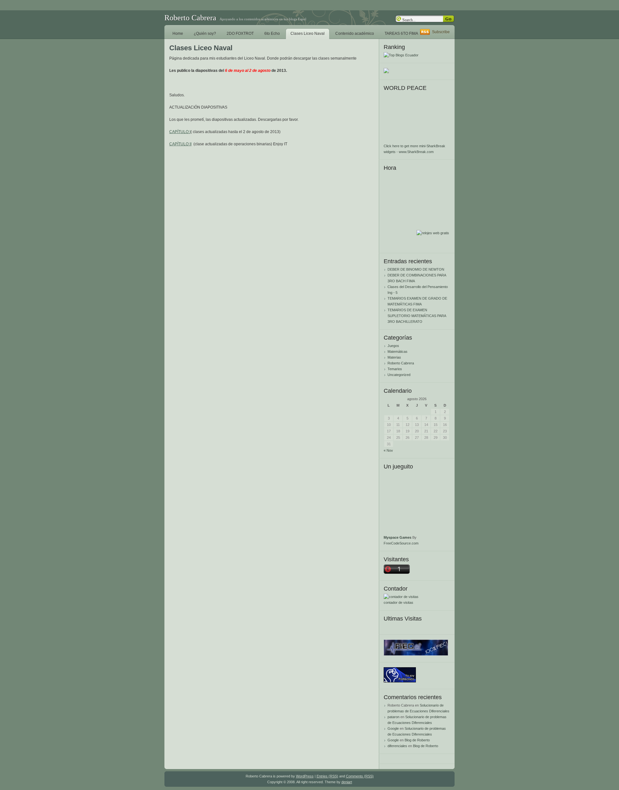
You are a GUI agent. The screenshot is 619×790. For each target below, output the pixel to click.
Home (177, 33)
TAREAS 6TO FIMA (401, 33)
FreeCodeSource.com (401, 543)
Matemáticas (398, 351)
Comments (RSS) (360, 776)
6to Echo (272, 33)
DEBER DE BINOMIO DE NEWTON (416, 269)
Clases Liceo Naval (307, 33)
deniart (346, 782)
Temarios (395, 369)
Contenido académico (354, 33)
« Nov (388, 450)
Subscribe (441, 32)
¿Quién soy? (205, 33)
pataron (393, 717)
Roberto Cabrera (190, 18)
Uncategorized (399, 375)
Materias (394, 357)
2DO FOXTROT (240, 33)
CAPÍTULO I (180, 132)
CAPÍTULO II (180, 144)
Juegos (393, 346)
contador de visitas (398, 602)
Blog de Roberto (417, 740)
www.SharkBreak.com (416, 152)
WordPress (305, 776)
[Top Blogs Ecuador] (401, 55)
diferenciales (397, 746)
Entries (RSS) (327, 776)
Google (393, 728)
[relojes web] (432, 226)
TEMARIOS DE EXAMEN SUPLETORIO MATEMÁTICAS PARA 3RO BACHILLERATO (417, 315)
